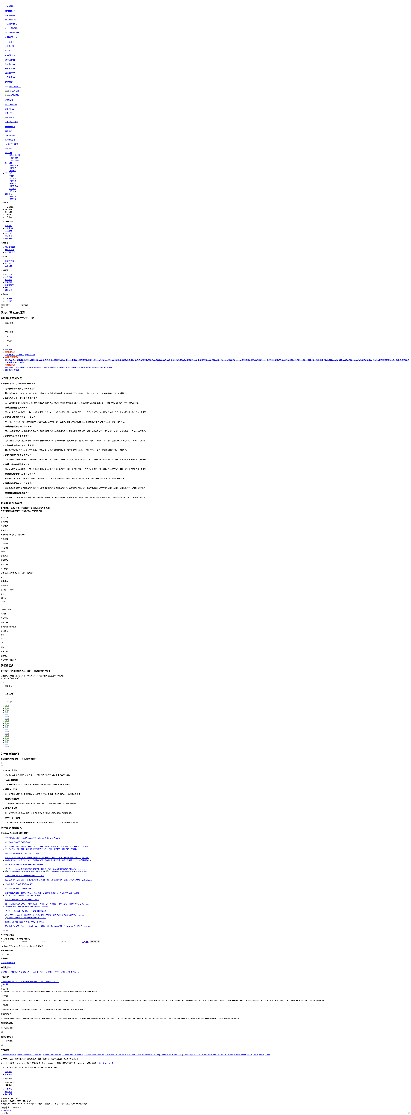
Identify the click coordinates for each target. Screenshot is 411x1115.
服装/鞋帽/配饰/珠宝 (189, 360)
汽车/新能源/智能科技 (286, 360)
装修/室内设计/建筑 (115, 360)
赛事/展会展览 (355, 360)
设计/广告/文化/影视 (100, 360)
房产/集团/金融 (71, 360)
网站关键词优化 (15, 87)
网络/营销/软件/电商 (258, 360)
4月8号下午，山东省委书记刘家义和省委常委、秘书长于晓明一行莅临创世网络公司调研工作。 (41, 869)
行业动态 (12, 171)
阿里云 (243, 1055)
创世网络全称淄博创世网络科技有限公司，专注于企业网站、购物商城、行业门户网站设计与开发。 (42, 847)
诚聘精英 (12, 191)
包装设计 (42, 972)
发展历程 (12, 183)
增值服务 (8, 239)
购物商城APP (10, 60)
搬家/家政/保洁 (401, 360)
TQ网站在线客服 (11, 144)
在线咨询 (4, 963)
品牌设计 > (10, 100)
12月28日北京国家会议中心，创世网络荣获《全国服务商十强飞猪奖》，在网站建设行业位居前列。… (43, 858)
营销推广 (8, 233)
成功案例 (8, 153)
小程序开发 (9, 42)
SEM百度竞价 (14, 91)
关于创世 (4, 982)
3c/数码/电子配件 (301, 360)
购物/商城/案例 (176, 360)
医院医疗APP (10, 73)
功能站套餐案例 (106, 367)
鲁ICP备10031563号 (105, 1063)
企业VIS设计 (10, 109)
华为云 (261, 1055)
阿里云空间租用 (11, 136)
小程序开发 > (11, 37)
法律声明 (4, 984)
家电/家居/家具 (10, 360)
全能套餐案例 (21, 367)
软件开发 (18, 972)
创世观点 (12, 168)
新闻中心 (11, 982)
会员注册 (12, 199)
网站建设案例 (14, 155)
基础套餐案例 (10, 367)
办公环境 (12, 178)
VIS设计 (63, 972)
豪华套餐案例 (32, 367)
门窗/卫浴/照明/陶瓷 (42, 360)
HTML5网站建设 (11, 28)
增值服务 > (10, 126)
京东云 (267, 1055)
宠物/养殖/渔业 (366, 360)
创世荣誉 (12, 181)
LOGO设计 (34, 972)
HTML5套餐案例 (72, 367)
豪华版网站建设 (11, 20)
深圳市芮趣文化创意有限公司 (171, 1055)
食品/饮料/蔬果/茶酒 (315, 360)
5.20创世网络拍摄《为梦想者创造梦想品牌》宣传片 (24, 876)
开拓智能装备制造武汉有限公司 (29, 1055)
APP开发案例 (14, 160)
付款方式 (12, 189)
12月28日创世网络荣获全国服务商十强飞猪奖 (22, 853)
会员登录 (12, 196)
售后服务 (8, 1074)
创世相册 (26, 982)
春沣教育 (237, 1055)
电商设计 (49, 972)
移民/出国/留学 (344, 360)
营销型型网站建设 (12, 32)
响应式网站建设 (11, 24)
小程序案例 (9, 46)
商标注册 (8, 148)
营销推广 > (10, 82)
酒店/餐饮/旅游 (203, 360)
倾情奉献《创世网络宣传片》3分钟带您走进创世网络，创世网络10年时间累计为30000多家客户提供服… (44, 880)
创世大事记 (13, 166)
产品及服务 (9, 6)
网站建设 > (10, 11)
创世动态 (8, 163)
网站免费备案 (10, 140)
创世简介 (12, 176)
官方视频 (19, 982)
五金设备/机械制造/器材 (26, 360)
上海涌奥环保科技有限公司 (94, 1055)
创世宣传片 (13, 186)
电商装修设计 (10, 117)
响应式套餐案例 (59, 367)
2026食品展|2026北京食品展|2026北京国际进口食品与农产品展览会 (208, 1055)
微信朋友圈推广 (15, 95)
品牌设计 (8, 236)
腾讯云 (255, 1055)
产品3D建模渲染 (11, 122)
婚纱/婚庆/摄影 (214, 360)
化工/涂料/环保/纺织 (58, 360)
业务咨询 (8, 1072)
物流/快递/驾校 (378, 360)
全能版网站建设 (11, 15)
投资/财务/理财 (272, 360)
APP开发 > (10, 55)
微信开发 (4, 972)
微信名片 (8, 51)
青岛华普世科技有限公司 (52, 1055)
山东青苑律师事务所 (8, 1055)
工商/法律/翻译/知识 (243, 360)
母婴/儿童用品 (153, 360)
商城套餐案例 (94, 367)
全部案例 (8, 349)
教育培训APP (10, 68)
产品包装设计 (10, 113)
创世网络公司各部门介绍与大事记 (18, 842)
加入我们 (41, 982)
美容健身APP (10, 77)
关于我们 (8, 173)
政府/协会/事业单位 (228, 360)
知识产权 (56, 972)
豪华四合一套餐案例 (45, 367)
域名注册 (8, 131)
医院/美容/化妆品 (11, 357)
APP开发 (8, 231)
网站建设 (8, 226)
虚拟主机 (76, 972)
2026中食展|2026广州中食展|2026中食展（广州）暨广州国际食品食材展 (132, 1055)
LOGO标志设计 (11, 105)
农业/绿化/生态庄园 (331, 360)
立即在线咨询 (6, 1110)
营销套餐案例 (10, 365)
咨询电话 (8, 1094)
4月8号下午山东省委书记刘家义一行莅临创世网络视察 (25, 865)
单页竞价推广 (20, 362)
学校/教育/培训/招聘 (84, 360)
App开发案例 (30, 355)
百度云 (249, 1055)
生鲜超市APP (10, 64)
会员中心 (8, 194)
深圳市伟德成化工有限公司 (72, 1055)
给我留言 (11, 963)
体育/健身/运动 (389, 360)
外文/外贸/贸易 (128, 360)
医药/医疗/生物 (164, 360)
